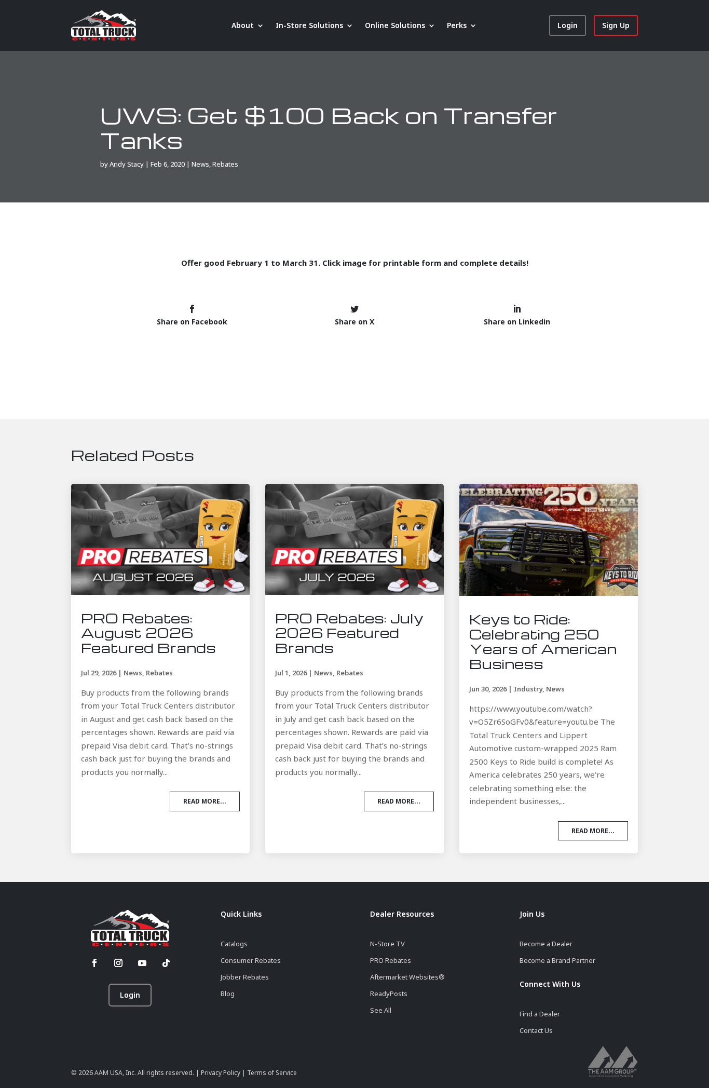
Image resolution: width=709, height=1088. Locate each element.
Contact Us (536, 1030)
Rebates (225, 164)
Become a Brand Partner (557, 960)
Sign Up (616, 25)
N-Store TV (387, 943)
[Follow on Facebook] (94, 963)
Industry (528, 688)
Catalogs (234, 943)
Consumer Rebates (251, 960)
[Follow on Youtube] (142, 963)
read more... (204, 801)
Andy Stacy (127, 164)
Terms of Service (272, 1072)
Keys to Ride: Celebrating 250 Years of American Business (543, 641)
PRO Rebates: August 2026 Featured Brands (148, 633)
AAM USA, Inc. (115, 1072)
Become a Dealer (546, 943)
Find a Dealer (540, 1013)
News (200, 164)
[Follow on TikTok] (166, 963)
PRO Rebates (390, 960)
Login (567, 25)
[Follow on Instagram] (118, 963)
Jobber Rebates (245, 977)
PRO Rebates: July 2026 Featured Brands (349, 633)
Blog (228, 993)
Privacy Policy (221, 1072)
